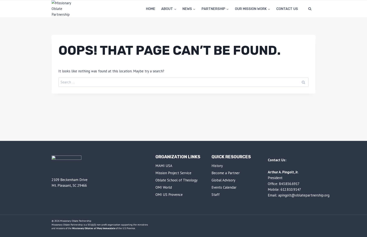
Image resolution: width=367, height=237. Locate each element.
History (217, 165)
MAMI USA (163, 165)
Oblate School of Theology (176, 180)
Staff (216, 194)
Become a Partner (226, 173)
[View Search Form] (309, 9)
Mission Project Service (173, 173)
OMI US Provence (169, 194)
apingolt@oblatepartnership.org (303, 195)
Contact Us (287, 9)
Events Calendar (224, 187)
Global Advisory (223, 180)
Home (150, 9)
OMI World (163, 187)
